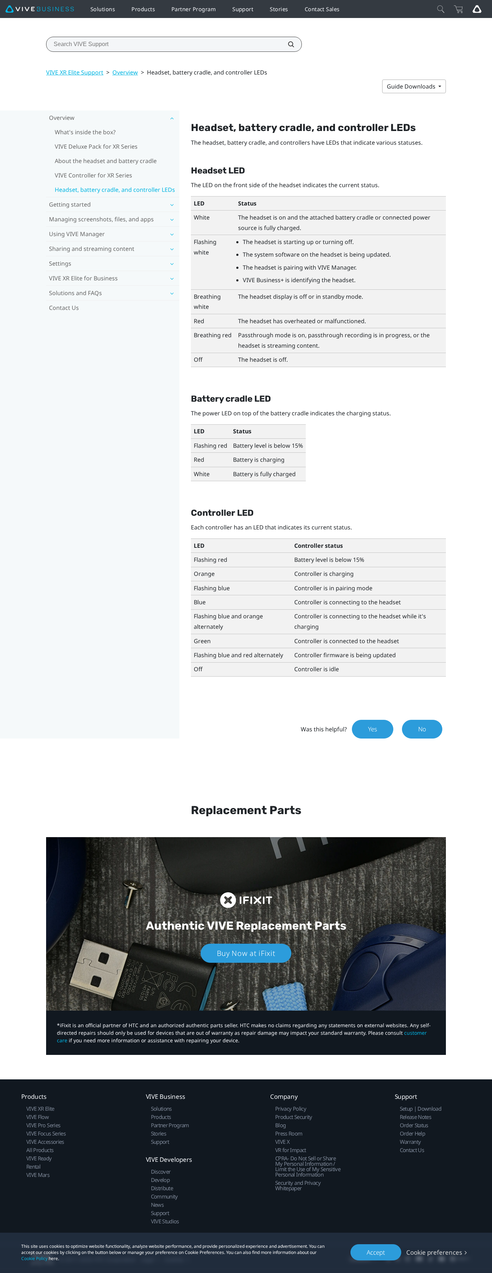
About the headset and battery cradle (106, 161)
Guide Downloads (412, 86)
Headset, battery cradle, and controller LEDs (115, 190)
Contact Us (64, 308)
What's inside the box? (85, 132)
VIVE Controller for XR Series (93, 175)
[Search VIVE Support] (287, 44)
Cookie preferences (434, 1252)
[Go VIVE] (477, 9)
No (422, 729)
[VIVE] (39, 9)
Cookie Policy (34, 1258)
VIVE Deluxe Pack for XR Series (96, 146)
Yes (372, 729)
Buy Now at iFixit (246, 953)
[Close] (441, 9)
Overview (125, 72)
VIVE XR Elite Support (74, 72)
